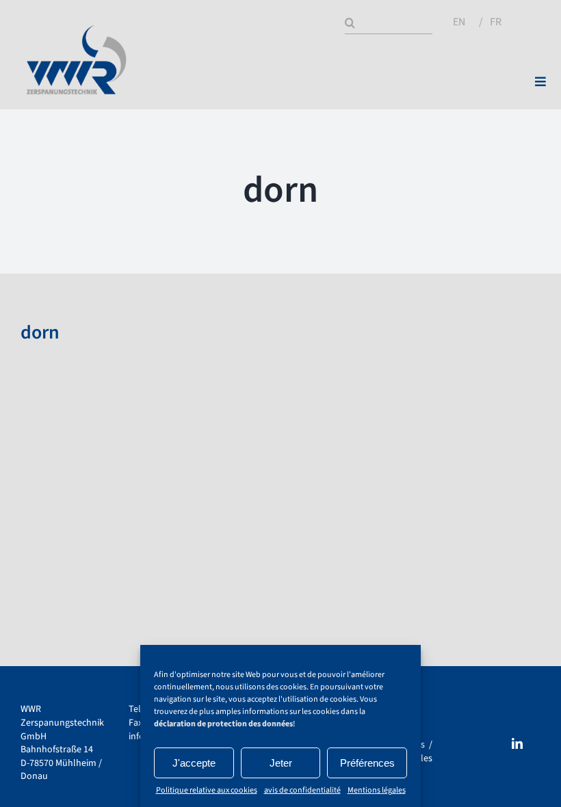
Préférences (367, 763)
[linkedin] (517, 743)
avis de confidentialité (302, 790)
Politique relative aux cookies (206, 790)
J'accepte (194, 763)
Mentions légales (377, 790)
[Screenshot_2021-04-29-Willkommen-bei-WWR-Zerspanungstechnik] (78, 30)
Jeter (281, 763)
